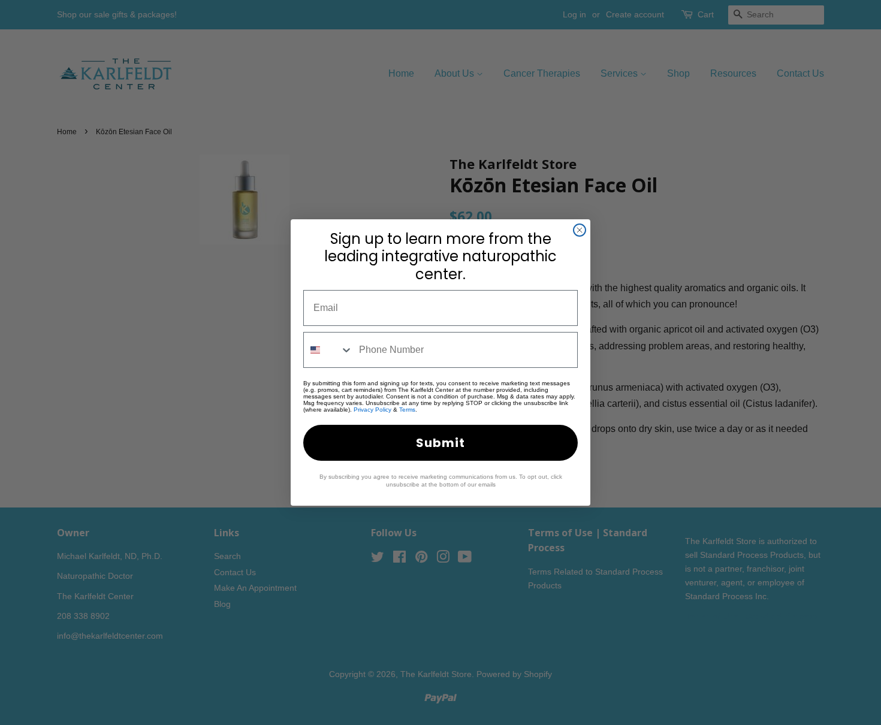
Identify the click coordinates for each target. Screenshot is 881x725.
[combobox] (328, 350)
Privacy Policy (372, 409)
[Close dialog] (580, 230)
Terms (407, 409)
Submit (440, 442)
